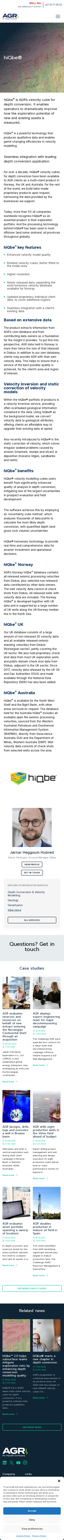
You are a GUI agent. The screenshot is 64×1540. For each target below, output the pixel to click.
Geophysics (15, 905)
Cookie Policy (23, 1536)
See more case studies (32, 1288)
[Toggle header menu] (58, 16)
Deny (32, 1519)
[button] (59, 1480)
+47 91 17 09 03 (53, 4)
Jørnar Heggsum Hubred (32, 852)
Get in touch (32, 872)
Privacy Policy (39, 1536)
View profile (32, 864)
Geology (13, 900)
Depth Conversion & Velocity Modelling (26, 893)
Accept (32, 1510)
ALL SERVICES (32, 920)
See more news (32, 1427)
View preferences (32, 1528)
